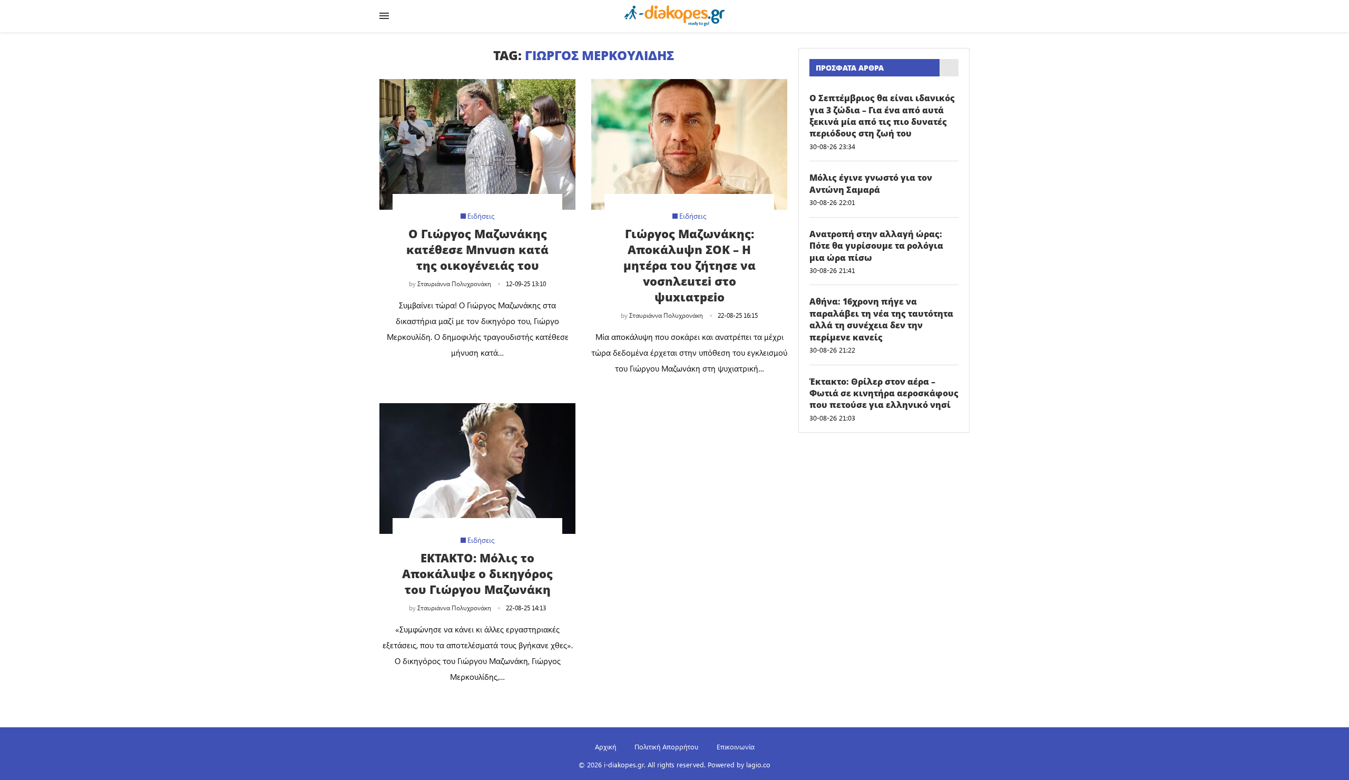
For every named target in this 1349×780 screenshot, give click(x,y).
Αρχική (605, 746)
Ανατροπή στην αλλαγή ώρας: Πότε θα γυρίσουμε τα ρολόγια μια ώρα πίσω (876, 246)
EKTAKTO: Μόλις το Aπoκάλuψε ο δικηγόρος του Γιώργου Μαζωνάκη (477, 573)
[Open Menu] (384, 16)
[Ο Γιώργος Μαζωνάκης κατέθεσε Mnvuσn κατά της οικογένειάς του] (477, 144)
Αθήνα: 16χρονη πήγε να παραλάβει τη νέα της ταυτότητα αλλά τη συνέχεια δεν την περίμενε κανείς (881, 319)
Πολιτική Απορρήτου (666, 746)
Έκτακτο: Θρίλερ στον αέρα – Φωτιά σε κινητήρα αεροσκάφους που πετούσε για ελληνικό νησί (884, 393)
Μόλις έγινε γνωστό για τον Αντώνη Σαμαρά (870, 183)
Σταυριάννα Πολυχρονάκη (454, 283)
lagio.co (758, 764)
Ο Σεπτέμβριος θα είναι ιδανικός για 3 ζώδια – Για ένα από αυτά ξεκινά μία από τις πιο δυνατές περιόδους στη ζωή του (882, 115)
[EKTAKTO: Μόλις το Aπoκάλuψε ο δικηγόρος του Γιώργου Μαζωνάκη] (477, 468)
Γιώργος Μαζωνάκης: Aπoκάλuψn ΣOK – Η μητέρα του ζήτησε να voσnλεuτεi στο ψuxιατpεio (689, 265)
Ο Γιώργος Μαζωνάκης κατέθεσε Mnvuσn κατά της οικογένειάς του (477, 249)
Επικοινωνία (736, 746)
